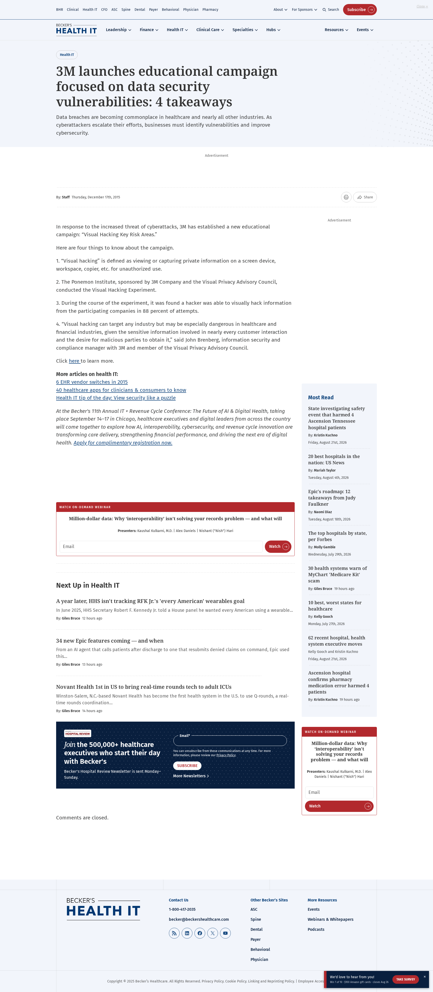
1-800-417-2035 (182, 909)
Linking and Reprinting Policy (271, 981)
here (75, 361)
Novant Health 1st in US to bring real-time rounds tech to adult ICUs (144, 686)
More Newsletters (189, 776)
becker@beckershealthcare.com (199, 919)
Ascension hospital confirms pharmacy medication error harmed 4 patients (338, 682)
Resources (334, 29)
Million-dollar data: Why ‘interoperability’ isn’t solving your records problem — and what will (175, 518)
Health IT (90, 10)
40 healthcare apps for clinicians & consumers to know (121, 390)
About (278, 10)
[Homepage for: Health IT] (76, 30)
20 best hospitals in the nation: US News (334, 459)
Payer (153, 10)
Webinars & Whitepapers (331, 919)
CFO (104, 10)
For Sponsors (302, 10)
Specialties (243, 29)
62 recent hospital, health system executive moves (336, 641)
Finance (147, 29)
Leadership (116, 29)
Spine (126, 10)
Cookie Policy (235, 981)
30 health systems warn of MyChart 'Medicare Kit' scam (337, 574)
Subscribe (356, 9)
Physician (190, 10)
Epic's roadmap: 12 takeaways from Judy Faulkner (332, 497)
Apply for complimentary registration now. (123, 442)
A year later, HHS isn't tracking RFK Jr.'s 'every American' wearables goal (150, 600)
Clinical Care (208, 29)
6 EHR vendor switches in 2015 (92, 382)
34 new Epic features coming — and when (110, 640)
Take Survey (405, 979)
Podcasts (316, 929)
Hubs (271, 29)
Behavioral (170, 10)
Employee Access (312, 981)
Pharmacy (210, 10)
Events (363, 29)
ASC (115, 10)
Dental (140, 10)
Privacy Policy (226, 755)
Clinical (73, 10)
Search (333, 10)
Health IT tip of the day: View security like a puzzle (116, 398)
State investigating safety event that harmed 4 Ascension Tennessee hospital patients (336, 417)
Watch (274, 546)
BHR (59, 10)
